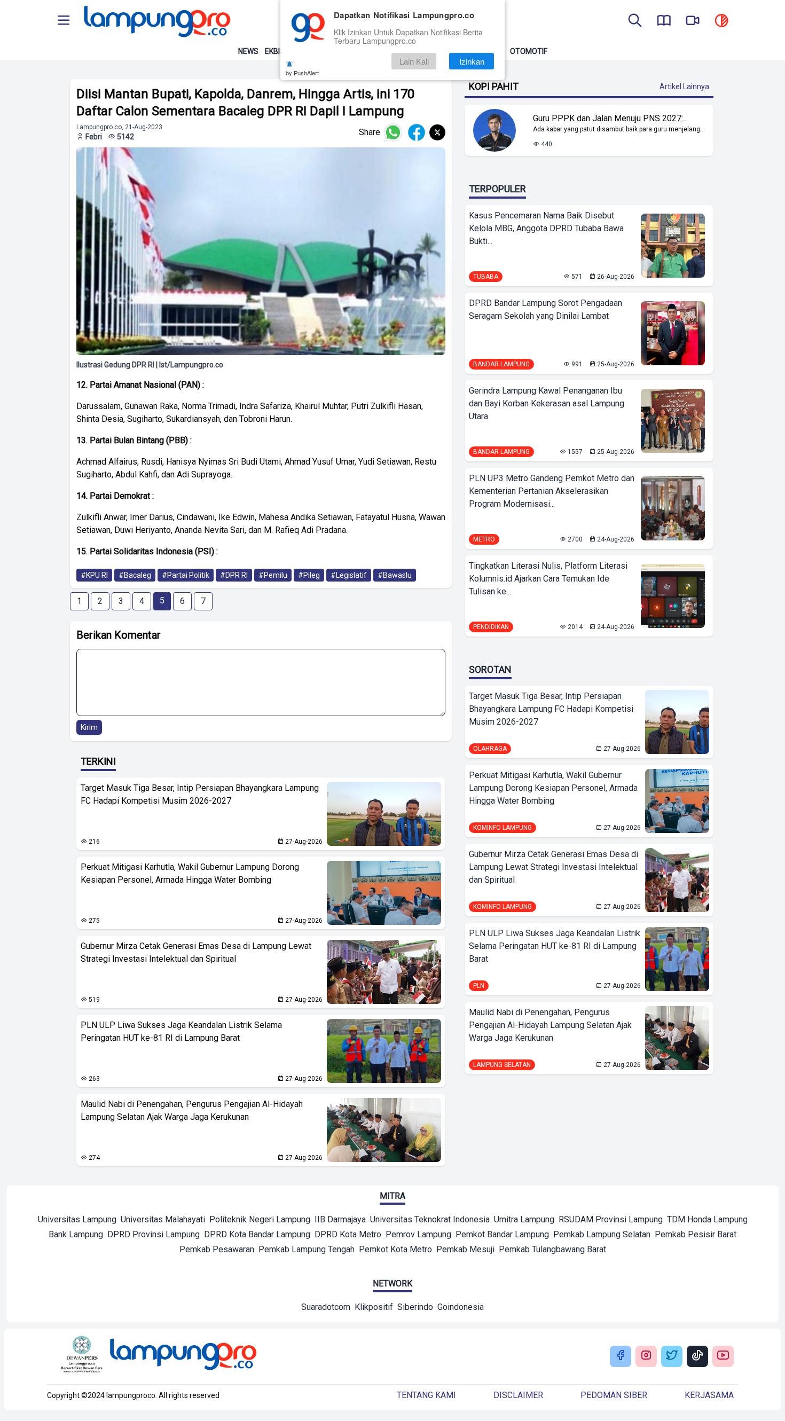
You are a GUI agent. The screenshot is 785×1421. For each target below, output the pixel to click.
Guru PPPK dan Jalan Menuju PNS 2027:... (610, 118)
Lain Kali (414, 61)
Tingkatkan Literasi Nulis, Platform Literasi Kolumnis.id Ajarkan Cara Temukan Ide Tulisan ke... (548, 578)
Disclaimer (518, 1395)
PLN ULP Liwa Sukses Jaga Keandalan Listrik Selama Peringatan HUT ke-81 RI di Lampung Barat (181, 1031)
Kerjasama (709, 1395)
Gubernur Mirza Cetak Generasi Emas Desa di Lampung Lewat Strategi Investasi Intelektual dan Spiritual (196, 952)
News (248, 51)
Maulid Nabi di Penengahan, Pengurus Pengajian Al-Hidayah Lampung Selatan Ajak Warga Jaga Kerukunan (192, 1110)
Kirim (89, 727)
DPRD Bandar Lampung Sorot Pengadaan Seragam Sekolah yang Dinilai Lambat (545, 309)
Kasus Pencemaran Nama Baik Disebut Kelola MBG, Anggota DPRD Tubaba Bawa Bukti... (546, 228)
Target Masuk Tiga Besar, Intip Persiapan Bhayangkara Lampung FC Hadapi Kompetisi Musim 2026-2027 (200, 794)
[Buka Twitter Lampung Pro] (671, 1356)
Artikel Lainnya (684, 86)
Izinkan (471, 61)
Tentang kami (426, 1395)
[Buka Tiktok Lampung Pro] (697, 1356)
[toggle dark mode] (721, 21)
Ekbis (275, 51)
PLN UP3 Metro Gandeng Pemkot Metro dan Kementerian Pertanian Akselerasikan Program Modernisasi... (551, 491)
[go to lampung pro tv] (692, 21)
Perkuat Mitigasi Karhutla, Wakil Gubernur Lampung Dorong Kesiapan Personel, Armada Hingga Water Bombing (190, 873)
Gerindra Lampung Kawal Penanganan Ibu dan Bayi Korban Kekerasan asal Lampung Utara (546, 403)
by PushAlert (302, 72)
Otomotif (528, 51)
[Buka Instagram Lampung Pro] (646, 1356)
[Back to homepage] (156, 21)
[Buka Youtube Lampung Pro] (723, 1356)
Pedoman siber (613, 1395)
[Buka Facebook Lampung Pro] (620, 1356)
